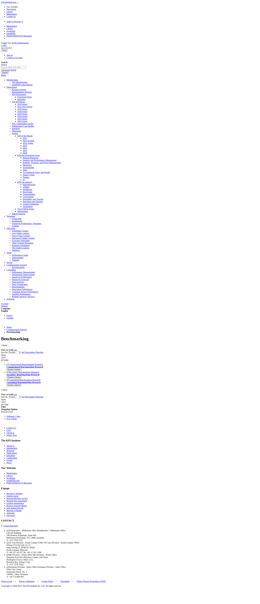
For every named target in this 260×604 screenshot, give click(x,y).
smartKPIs (10, 33)
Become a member (14, 493)
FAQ (8, 430)
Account (4, 303)
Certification (11, 458)
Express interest (14, 370)
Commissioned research (16, 329)
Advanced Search (8, 70)
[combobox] (13, 67)
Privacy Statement (26, 581)
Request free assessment (16, 501)
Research (10, 451)
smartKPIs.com (13, 480)
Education (10, 455)
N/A (11, 419)
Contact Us (11, 428)
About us (10, 433)
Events (9, 460)
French (9, 315)
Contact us (11, 16)
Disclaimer (65, 581)
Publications (11, 453)
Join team (10, 515)
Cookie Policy (47, 581)
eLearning (10, 31)
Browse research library (16, 506)
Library (9, 12)
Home (9, 327)
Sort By (4, 352)
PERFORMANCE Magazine (19, 36)
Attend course (12, 496)
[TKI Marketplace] (20, 43)
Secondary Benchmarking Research (23, 374)
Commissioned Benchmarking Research (24, 367)
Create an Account (14, 58)
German (9, 318)
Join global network (14, 508)
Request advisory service (17, 498)
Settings (4, 306)
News (9, 463)
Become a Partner (14, 510)
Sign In (9, 55)
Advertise (10, 513)
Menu (3, 75)
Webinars (13, 416)
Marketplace (11, 14)
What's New (11, 435)
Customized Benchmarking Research (23, 382)
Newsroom (11, 9)
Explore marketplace (15, 503)
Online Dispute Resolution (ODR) (91, 581)
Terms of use (6, 581)
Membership (11, 448)
